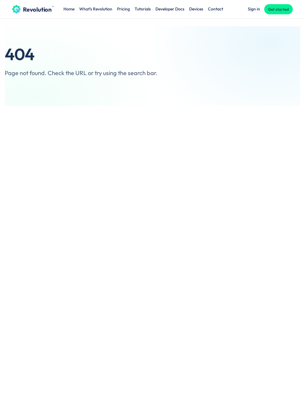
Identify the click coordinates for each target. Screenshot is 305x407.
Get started (278, 9)
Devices (196, 9)
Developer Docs (169, 9)
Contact (215, 9)
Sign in (254, 9)
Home (68, 9)
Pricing (123, 9)
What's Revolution (95, 9)
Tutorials (143, 9)
